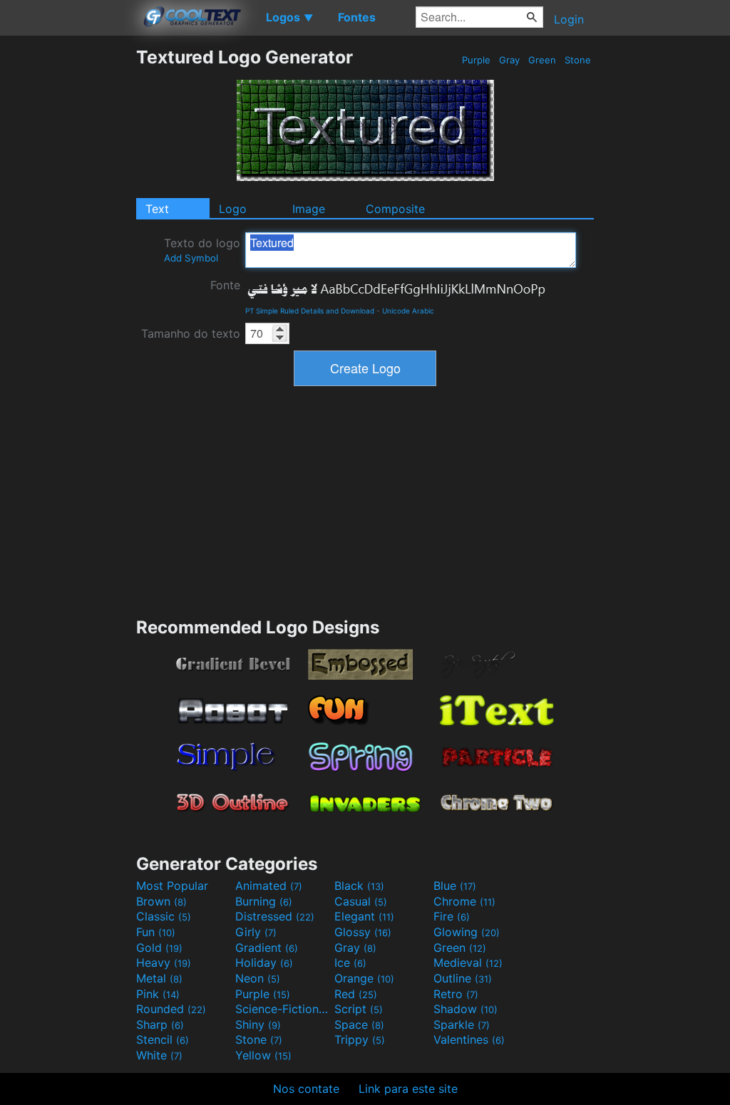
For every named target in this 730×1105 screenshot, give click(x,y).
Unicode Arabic (408, 310)
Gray (509, 60)
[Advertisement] (68, 260)
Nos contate (306, 1088)
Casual (360, 901)
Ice (350, 962)
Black (359, 885)
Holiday (264, 962)
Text (157, 209)
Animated (268, 885)
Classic (163, 916)
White (159, 1055)
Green (542, 60)
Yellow (263, 1055)
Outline (462, 978)
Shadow (465, 1009)
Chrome (464, 901)
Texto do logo (202, 250)
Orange (364, 978)
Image (308, 209)
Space (359, 1024)
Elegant (364, 916)
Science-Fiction (283, 1009)
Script (358, 1009)
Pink (158, 994)
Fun (155, 932)
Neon (257, 978)
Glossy (362, 932)
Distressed (274, 916)
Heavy (163, 962)
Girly (256, 932)
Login (569, 19)
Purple (476, 60)
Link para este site (408, 1088)
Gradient (266, 947)
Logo (233, 209)
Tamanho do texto (190, 333)
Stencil (162, 1039)
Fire (451, 916)
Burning (263, 901)
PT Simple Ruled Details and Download (309, 310)
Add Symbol (191, 258)
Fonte (225, 285)
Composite (395, 209)
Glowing (466, 932)
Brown (161, 901)
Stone (578, 60)
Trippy (359, 1039)
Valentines (469, 1039)
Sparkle (461, 1024)
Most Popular (172, 885)
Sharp (160, 1024)
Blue (454, 885)
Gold (159, 947)
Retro (455, 994)
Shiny (258, 1024)
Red (355, 994)
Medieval (468, 962)
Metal (159, 978)
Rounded (171, 1009)
